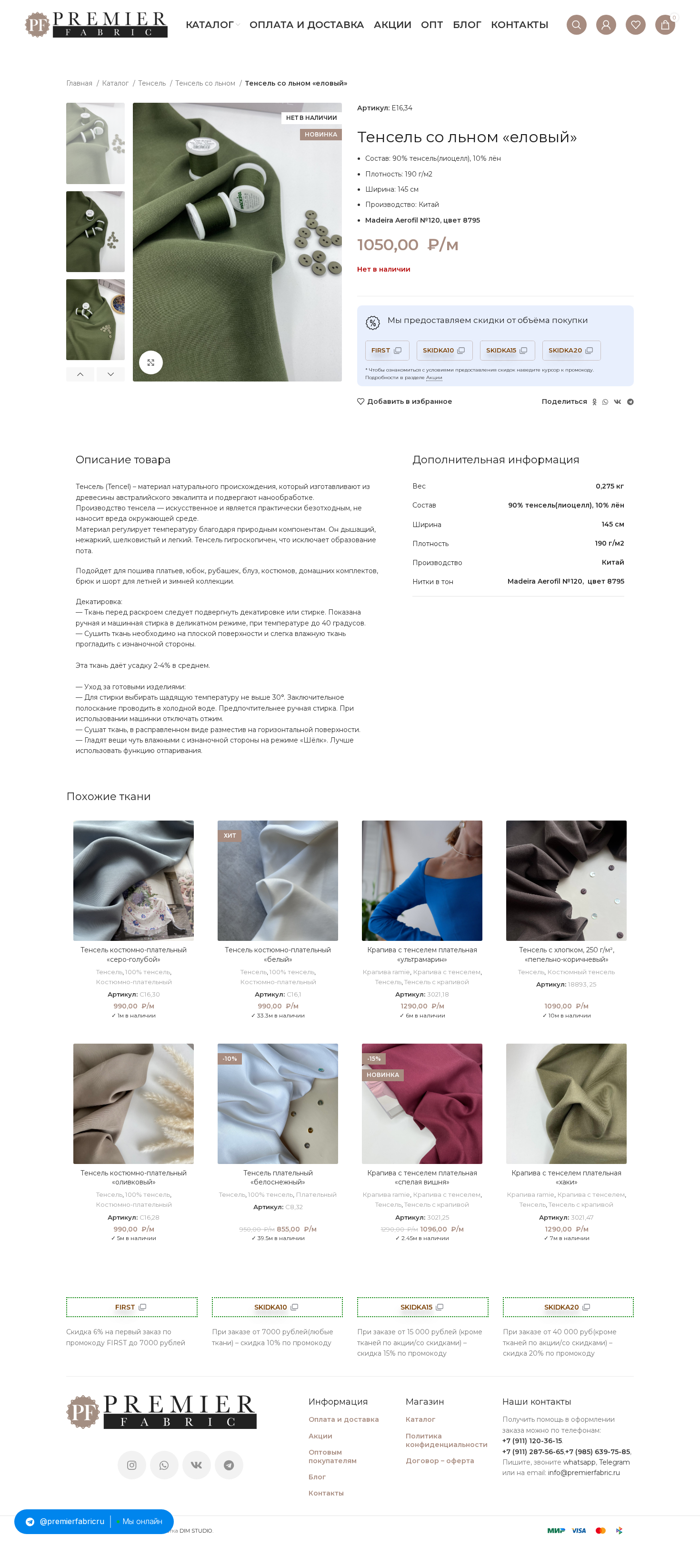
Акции (434, 377)
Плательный (316, 1194)
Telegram (614, 1462)
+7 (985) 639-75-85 (597, 1451)
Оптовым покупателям (333, 1456)
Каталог (116, 83)
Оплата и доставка (344, 1419)
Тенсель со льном (206, 83)
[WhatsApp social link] (605, 402)
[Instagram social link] (132, 1465)
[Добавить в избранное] (187, 836)
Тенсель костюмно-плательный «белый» (278, 955)
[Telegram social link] (630, 402)
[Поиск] (576, 24)
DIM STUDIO (196, 1530)
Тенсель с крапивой (436, 982)
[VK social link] (617, 402)
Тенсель (153, 83)
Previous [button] (80, 374)
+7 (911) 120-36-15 (532, 1441)
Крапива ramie (386, 972)
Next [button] (111, 374)
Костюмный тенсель (581, 972)
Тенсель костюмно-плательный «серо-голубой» (133, 955)
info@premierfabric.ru (584, 1472)
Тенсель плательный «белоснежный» (278, 1178)
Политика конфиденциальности (447, 1440)
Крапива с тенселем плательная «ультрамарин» (422, 955)
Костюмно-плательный (134, 982)
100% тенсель (147, 972)
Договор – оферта (440, 1461)
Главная (80, 83)
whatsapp (579, 1462)
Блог (317, 1477)
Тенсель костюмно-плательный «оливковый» (133, 1178)
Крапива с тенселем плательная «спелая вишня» (422, 1178)
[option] (95, 143)
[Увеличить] (151, 362)
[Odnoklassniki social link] (595, 402)
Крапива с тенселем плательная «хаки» (566, 1178)
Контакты (326, 1493)
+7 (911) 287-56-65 (533, 1451)
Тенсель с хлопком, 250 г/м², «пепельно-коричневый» (566, 955)
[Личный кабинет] (606, 24)
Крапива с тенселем (446, 972)
